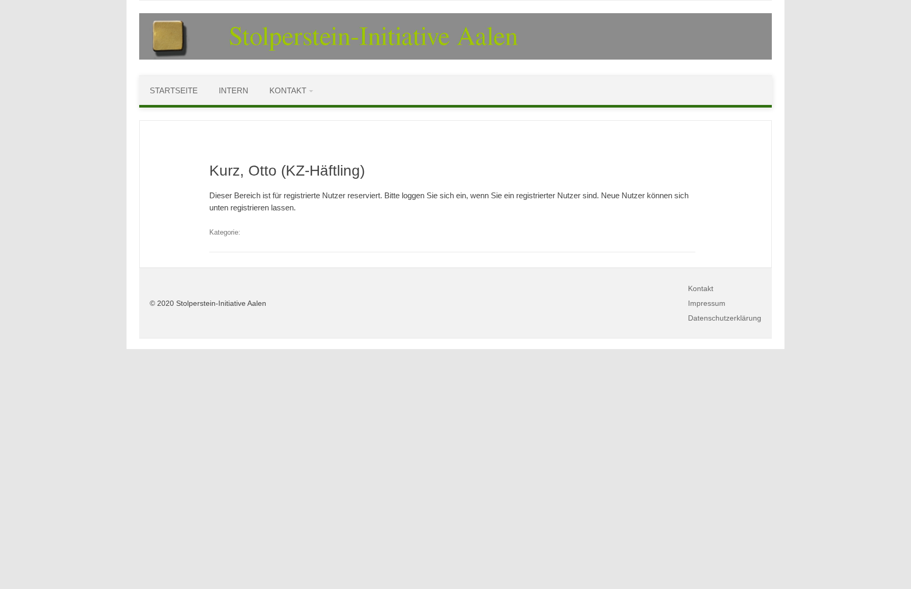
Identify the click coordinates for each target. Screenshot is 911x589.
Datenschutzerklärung (724, 318)
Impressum (706, 303)
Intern (233, 90)
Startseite (174, 90)
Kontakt (287, 90)
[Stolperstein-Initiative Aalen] (455, 57)
